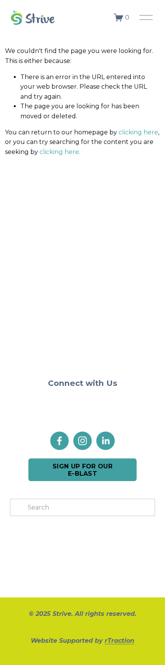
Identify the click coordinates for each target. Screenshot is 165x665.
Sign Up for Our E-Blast (82, 470)
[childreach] (28, 239)
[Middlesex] (64, 215)
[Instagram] (82, 441)
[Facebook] (59, 441)
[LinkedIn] (105, 441)
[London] (28, 215)
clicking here (138, 132)
